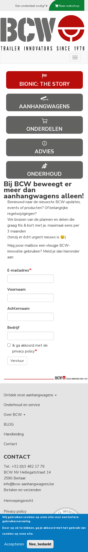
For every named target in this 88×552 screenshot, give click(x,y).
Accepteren (14, 544)
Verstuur (17, 360)
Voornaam (16, 289)
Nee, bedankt (40, 544)
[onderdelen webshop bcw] (44, 120)
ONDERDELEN (44, 129)
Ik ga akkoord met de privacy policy (30, 348)
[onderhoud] (44, 165)
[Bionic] (44, 75)
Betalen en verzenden (22, 489)
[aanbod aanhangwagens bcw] (44, 97)
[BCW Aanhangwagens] (43, 32)
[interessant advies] (44, 142)
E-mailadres (18, 270)
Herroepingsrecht (18, 500)
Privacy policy (15, 511)
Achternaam (18, 308)
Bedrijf (13, 327)
